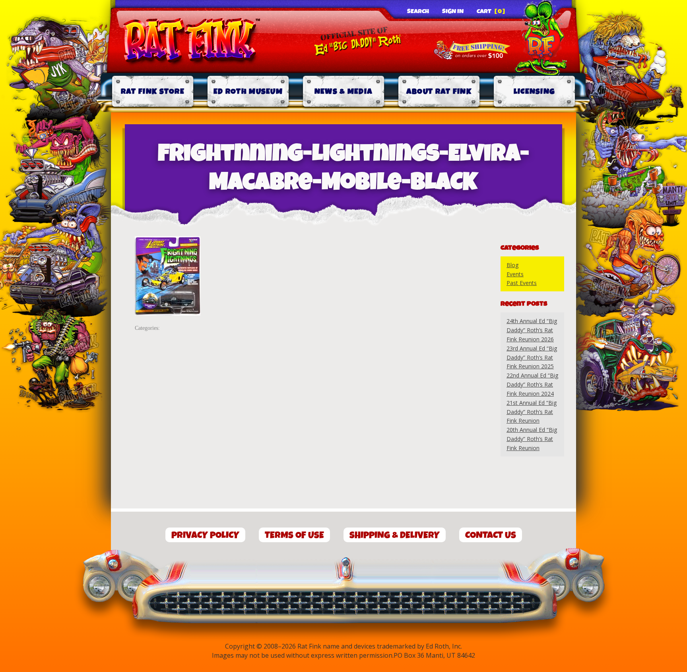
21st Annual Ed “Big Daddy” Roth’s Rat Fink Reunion (532, 412)
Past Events (522, 283)
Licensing (534, 91)
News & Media (343, 91)
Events (515, 274)
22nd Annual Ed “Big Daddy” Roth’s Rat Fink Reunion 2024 (532, 384)
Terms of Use (294, 535)
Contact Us (490, 535)
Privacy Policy (205, 535)
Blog (512, 265)
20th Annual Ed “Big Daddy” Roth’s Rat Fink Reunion (532, 439)
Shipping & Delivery (394, 535)
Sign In (453, 11)
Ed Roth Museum (248, 91)
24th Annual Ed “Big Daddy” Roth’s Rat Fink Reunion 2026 (532, 330)
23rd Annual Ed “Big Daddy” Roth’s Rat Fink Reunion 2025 (532, 357)
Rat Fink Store (152, 91)
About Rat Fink (439, 91)
